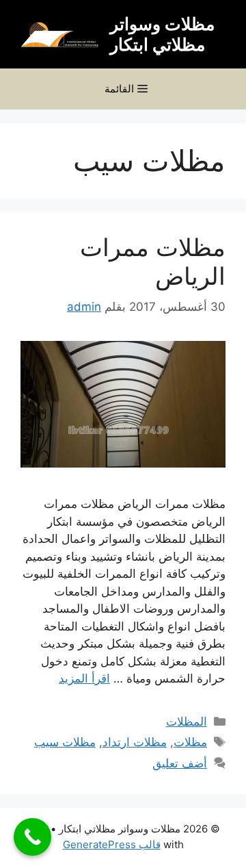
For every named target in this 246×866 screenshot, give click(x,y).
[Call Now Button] (32, 837)
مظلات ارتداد (134, 742)
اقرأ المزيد (84, 678)
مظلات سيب (65, 742)
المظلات (186, 721)
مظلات (190, 742)
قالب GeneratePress (112, 844)
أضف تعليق (179, 763)
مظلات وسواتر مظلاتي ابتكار (162, 34)
